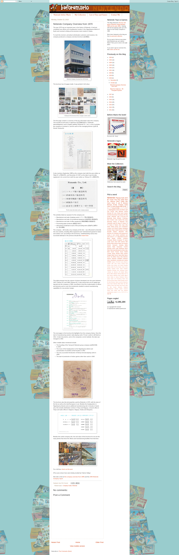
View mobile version (77, 546)
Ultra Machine (119, 211)
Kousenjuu (114, 214)
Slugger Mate (110, 255)
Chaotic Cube (113, 219)
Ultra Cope (122, 225)
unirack (115, 292)
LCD (119, 272)
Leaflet (122, 201)
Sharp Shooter (116, 253)
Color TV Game (111, 206)
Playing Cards (120, 198)
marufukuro (113, 260)
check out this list (115, 49)
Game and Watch (120, 209)
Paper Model (115, 230)
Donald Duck (125, 263)
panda (126, 260)
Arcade (115, 204)
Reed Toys (125, 278)
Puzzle (112, 211)
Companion (125, 226)
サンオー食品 (116, 236)
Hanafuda (125, 228)
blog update (121, 199)
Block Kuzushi (124, 236)
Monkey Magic (121, 273)
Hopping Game (115, 268)
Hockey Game (121, 266)
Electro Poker (110, 243)
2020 (110, 73)
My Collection (80, 14)
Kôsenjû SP (110, 213)
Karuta (126, 211)
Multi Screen (110, 251)
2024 (110, 62)
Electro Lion (117, 265)
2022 (110, 67)
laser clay (120, 290)
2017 (110, 94)
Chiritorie (125, 238)
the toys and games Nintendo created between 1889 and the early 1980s (116, 24)
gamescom (125, 233)
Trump (113, 208)
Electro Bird (124, 241)
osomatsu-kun (120, 260)
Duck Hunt (114, 241)
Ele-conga (125, 219)
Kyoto (126, 270)
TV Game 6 (110, 225)
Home (78, 542)
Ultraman (114, 216)
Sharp (119, 223)
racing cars (118, 226)
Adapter (113, 261)
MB (121, 206)
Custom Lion (110, 228)
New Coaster (121, 275)
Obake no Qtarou (115, 277)
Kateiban (126, 268)
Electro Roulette (124, 265)
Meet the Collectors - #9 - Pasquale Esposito (117, 89)
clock (120, 233)
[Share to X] (75, 483)
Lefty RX (115, 223)
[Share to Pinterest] (79, 483)
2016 (110, 97)
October (113, 82)
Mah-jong (112, 250)
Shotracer (113, 282)
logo (118, 216)
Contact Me (115, 14)
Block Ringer (111, 238)
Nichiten (109, 230)
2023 (110, 65)
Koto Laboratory (120, 270)
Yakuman (114, 258)
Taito (127, 283)
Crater (108, 241)
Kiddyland (109, 270)
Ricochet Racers (110, 280)
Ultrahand (120, 287)
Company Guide (67, 485)
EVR (119, 241)
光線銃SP (124, 216)
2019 (110, 75)
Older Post (99, 542)
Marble (122, 272)
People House (119, 251)
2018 (110, 78)
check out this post (67, 469)
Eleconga (109, 221)
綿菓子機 (109, 293)
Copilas (120, 219)
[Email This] (72, 483)
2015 (110, 99)
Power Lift (113, 278)
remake (109, 261)
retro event (110, 236)
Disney (118, 206)
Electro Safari (117, 243)
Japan (121, 268)
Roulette (109, 231)
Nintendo (74, 485)
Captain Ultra (110, 263)
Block (118, 201)
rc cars (113, 235)
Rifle (126, 230)
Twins (126, 285)
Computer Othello (111, 240)
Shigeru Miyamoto (118, 231)
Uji (107, 287)
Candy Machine (124, 261)
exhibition (119, 258)
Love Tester (117, 213)
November (113, 80)
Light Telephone (120, 248)
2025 (110, 60)
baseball (116, 233)
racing (108, 235)
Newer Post (55, 542)
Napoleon (116, 275)
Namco (111, 275)
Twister (116, 225)
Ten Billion (113, 256)
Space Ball (121, 255)
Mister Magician (114, 273)
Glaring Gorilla (110, 266)
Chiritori (119, 238)
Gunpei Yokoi (113, 199)
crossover (126, 288)
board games (112, 209)
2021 (110, 70)
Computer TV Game (122, 240)
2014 (110, 102)
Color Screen (117, 263)
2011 (110, 110)
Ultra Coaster (113, 287)
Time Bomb (116, 285)
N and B (119, 203)
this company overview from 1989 (74, 476)
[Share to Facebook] (77, 483)
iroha (112, 290)
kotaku (115, 290)
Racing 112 (122, 230)
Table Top (123, 283)
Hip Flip (116, 266)
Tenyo (118, 256)
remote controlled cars (122, 235)
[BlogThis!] (73, 483)
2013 (110, 104)
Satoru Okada (118, 280)
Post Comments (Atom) (65, 551)
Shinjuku (123, 280)
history (108, 290)
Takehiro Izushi (110, 285)
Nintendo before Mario (62, 14)
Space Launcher (119, 282)
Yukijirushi (126, 287)
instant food (84, 235)
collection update (118, 288)
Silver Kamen (124, 253)
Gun (123, 243)
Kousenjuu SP (121, 214)
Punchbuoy (119, 278)
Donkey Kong (110, 265)
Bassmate (109, 218)
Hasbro (126, 243)
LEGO (113, 248)
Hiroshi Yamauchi (112, 245)
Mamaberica (119, 250)
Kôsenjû (109, 248)
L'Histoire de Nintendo (112, 272)
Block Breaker (117, 218)
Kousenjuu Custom (122, 246)
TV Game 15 (124, 223)
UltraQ (112, 226)
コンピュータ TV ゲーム (122, 292)
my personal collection (116, 36)
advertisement (110, 288)
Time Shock (122, 285)
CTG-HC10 (118, 261)
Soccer (116, 255)
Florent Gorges (118, 228)
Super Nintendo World (115, 283)
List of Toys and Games (98, 14)
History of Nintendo (119, 221)
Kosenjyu (114, 270)
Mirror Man (125, 250)
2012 (110, 107)
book (122, 213)
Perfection (122, 277)
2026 (110, 57)
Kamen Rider (111, 246)
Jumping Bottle (123, 245)
